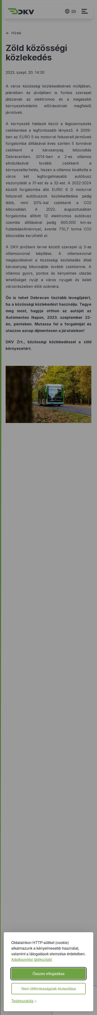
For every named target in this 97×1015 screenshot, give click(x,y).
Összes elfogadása (48, 973)
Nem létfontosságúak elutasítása (48, 988)
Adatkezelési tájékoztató (31, 959)
